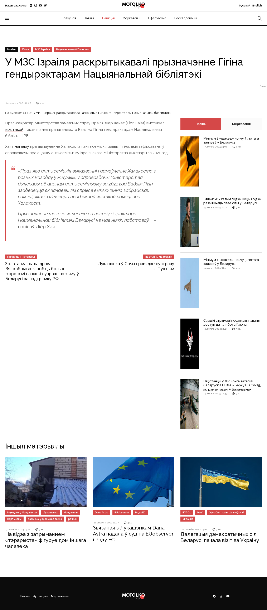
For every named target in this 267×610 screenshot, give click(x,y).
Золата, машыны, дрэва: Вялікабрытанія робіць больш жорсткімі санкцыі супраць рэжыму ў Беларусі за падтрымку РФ (42, 271)
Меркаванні (131, 18)
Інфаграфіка (157, 18)
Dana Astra (101, 512)
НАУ (200, 512)
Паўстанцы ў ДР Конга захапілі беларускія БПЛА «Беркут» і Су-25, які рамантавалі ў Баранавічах (232, 385)
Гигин (25, 49)
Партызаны (14, 519)
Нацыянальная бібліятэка (72, 49)
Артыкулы (40, 596)
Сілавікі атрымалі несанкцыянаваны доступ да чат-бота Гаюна (231, 322)
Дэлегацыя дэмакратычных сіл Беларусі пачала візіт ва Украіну (219, 537)
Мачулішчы (71, 512)
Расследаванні (185, 18)
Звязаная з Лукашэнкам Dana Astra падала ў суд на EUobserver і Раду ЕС (133, 534)
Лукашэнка (50, 512)
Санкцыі (108, 18)
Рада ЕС (140, 512)
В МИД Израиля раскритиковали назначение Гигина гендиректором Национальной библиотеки (102, 113)
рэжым (72, 519)
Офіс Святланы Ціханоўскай (226, 512)
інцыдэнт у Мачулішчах (22, 512)
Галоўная (69, 18)
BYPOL (187, 512)
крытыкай (14, 129)
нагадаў (22, 146)
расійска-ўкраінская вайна (45, 519)
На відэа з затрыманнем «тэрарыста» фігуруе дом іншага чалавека (45, 540)
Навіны (89, 18)
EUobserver (122, 512)
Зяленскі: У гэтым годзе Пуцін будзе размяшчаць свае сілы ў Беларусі (232, 201)
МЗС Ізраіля (42, 49)
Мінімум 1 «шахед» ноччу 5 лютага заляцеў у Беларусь (231, 262)
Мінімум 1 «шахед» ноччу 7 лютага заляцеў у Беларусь (231, 140)
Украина (188, 519)
